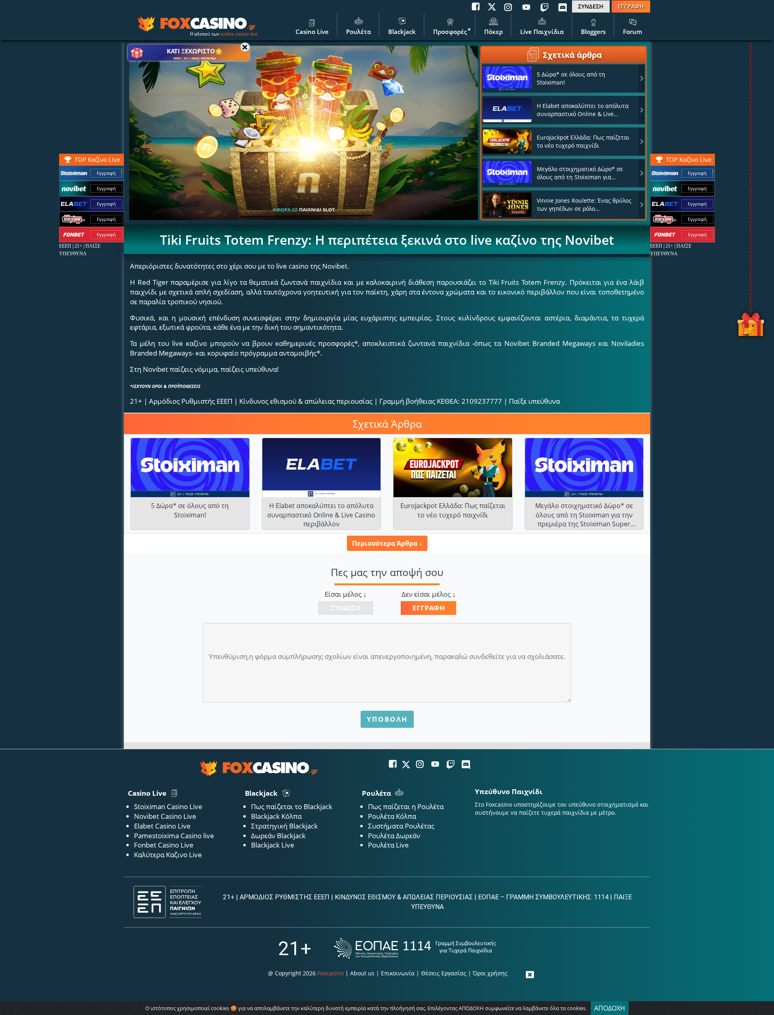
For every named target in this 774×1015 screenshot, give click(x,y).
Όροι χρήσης (490, 973)
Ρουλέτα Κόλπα (392, 816)
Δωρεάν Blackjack (278, 835)
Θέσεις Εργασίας (443, 973)
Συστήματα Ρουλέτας (401, 826)
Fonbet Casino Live (164, 845)
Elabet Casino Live (162, 826)
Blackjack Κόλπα (276, 816)
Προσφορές (450, 32)
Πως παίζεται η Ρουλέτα (406, 806)
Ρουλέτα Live (388, 845)
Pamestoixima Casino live (174, 835)
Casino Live (312, 32)
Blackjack (402, 32)
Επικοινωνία (398, 973)
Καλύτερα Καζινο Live (168, 854)
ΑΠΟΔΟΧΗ (609, 1008)
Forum (632, 32)
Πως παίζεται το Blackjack (291, 806)
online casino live (239, 33)
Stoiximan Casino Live (168, 806)
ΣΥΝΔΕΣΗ (591, 6)
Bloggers (593, 32)
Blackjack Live (272, 845)
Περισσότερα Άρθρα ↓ (387, 543)
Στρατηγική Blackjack (284, 826)
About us (362, 973)
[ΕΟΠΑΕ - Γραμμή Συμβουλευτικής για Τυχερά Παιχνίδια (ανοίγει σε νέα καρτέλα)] (415, 948)
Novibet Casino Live (165, 816)
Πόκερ (493, 32)
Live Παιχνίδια (541, 32)
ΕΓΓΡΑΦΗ (631, 6)
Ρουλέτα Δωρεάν (394, 835)
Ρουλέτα (358, 32)
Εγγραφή (697, 173)
